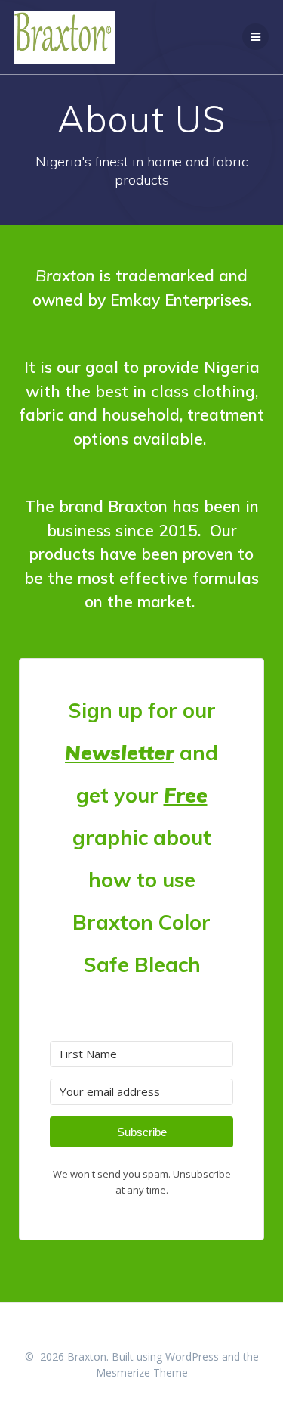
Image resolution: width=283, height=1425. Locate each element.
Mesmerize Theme (142, 1372)
